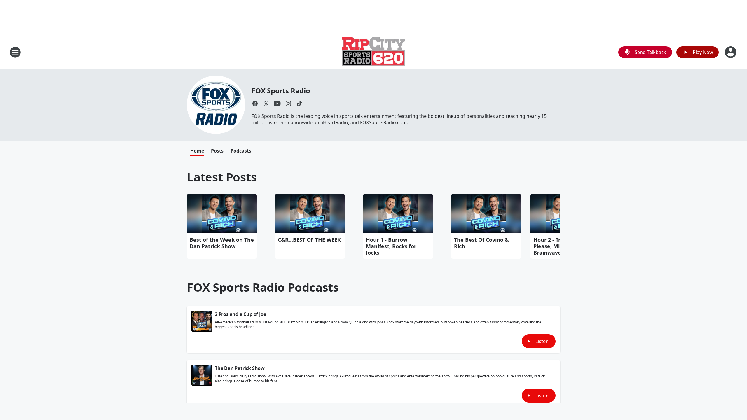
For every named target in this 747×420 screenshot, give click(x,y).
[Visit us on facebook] (255, 103)
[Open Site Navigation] (15, 52)
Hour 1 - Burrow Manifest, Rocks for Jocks (391, 246)
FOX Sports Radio (281, 90)
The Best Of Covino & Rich (481, 243)
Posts (217, 151)
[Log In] (731, 52)
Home (197, 151)
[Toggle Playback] (201, 321)
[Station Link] (373, 52)
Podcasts (241, 151)
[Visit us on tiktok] (299, 103)
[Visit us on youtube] (277, 103)
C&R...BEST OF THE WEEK (309, 240)
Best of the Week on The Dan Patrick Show (222, 243)
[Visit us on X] (266, 103)
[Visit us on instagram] (288, 103)
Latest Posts (222, 177)
